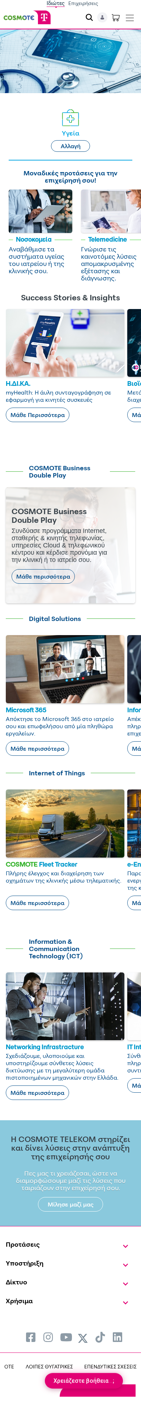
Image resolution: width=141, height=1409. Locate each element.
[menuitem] (30, 1337)
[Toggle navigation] (130, 16)
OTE (9, 1366)
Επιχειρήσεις (83, 3)
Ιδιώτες (56, 3)
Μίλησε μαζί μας (71, 1204)
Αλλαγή (71, 146)
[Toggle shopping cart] (116, 17)
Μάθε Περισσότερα (37, 414)
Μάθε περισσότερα (43, 576)
